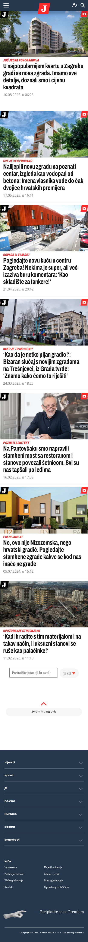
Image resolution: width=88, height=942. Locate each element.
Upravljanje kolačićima (56, 887)
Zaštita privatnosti (14, 874)
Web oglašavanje (13, 880)
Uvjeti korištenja (53, 867)
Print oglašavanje (53, 880)
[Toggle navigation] (6, 5)
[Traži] (82, 5)
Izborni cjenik (51, 874)
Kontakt (8, 887)
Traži (67, 673)
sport (9, 775)
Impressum (10, 867)
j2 (5, 788)
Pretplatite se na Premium (62, 911)
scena (10, 826)
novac (10, 801)
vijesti (9, 762)
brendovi (12, 839)
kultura (10, 813)
